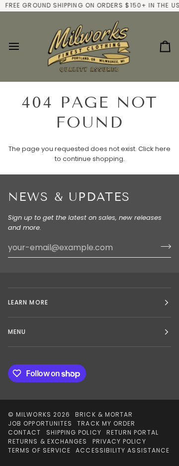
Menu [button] (17, 331)
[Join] (163, 246)
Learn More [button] (28, 302)
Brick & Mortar (104, 414)
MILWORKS (33, 414)
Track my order (106, 423)
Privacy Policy (119, 441)
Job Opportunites (40, 423)
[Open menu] (23, 46)
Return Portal (132, 432)
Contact (24, 432)
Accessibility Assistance (123, 450)
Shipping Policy (73, 432)
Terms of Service (39, 450)
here (163, 149)
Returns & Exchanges (48, 441)
